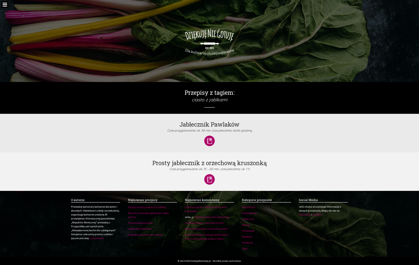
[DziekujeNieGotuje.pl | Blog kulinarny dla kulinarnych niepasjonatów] (209, 41)
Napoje (246, 224)
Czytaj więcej (97, 238)
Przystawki (248, 230)
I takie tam (248, 219)
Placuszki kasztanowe (140, 222)
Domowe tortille (214, 222)
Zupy (244, 248)
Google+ (317, 214)
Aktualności (248, 207)
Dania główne (249, 213)
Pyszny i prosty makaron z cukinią (147, 207)
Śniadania (247, 242)
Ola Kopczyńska (194, 207)
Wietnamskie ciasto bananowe (212, 217)
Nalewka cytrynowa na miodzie (145, 234)
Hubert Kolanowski (196, 228)
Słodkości (247, 236)
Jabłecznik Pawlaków (140, 228)
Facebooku (305, 214)
